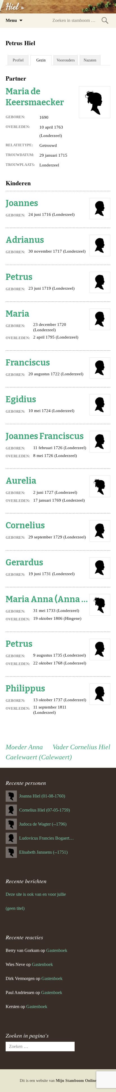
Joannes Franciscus (45, 436)
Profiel (18, 60)
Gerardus (24, 563)
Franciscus (28, 363)
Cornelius (25, 525)
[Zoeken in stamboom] (105, 20)
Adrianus (25, 240)
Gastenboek (56, 950)
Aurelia (21, 481)
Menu (11, 20)
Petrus (19, 277)
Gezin (41, 60)
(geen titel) (15, 908)
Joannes (22, 203)
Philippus (25, 689)
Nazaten (90, 60)
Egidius (21, 399)
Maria (17, 314)
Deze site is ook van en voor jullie (36, 894)
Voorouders (66, 60)
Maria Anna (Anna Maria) (48, 599)
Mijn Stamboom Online (76, 1081)
